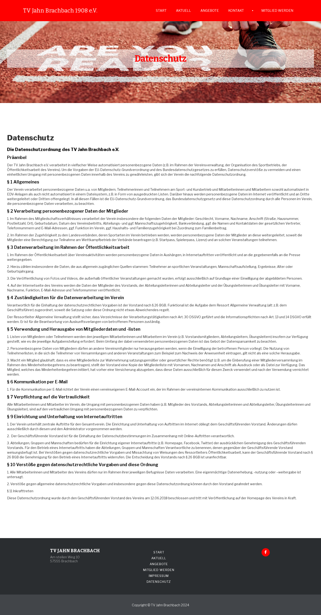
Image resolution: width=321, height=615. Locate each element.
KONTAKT (236, 10)
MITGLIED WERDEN (277, 10)
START (161, 10)
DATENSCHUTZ (159, 581)
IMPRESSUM (159, 576)
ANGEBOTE (209, 10)
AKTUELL (183, 10)
